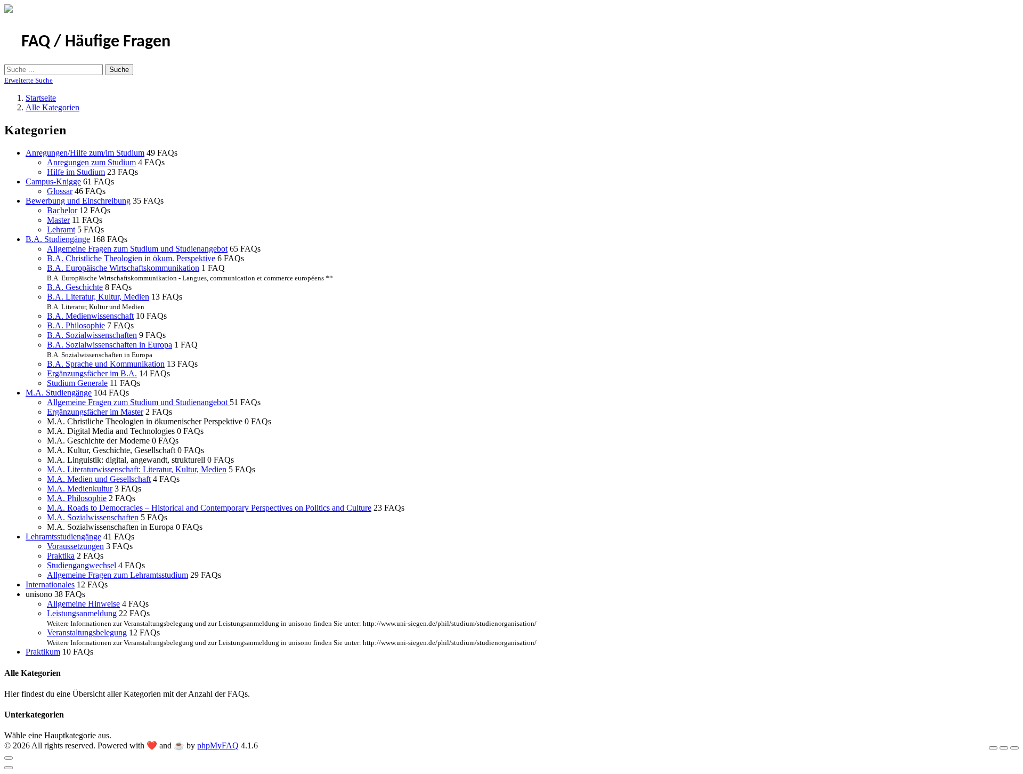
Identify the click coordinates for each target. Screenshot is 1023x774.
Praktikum (43, 651)
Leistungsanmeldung (82, 613)
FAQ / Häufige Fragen (95, 42)
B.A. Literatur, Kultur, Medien (98, 296)
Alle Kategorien (52, 107)
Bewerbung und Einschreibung (78, 200)
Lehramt (61, 229)
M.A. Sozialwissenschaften (93, 517)
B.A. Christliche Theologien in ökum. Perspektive (131, 258)
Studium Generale (77, 383)
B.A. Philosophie (76, 325)
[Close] (8, 758)
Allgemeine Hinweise (83, 603)
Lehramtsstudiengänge (63, 536)
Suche (119, 70)
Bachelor (62, 210)
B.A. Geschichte (75, 287)
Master (58, 219)
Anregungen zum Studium (91, 162)
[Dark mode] (1004, 747)
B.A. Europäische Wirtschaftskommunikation (123, 267)
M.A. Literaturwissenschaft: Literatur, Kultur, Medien (136, 469)
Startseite (41, 97)
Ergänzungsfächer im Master (95, 411)
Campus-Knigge (53, 181)
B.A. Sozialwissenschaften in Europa (109, 344)
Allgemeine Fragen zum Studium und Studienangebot (137, 248)
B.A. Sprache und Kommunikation (106, 363)
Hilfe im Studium (76, 171)
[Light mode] (993, 747)
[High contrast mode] (1014, 747)
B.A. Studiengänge (58, 239)
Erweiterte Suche (28, 80)
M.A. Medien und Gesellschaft (99, 478)
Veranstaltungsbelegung (87, 632)
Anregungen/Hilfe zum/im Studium (85, 152)
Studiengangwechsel (81, 565)
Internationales (50, 584)
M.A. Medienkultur (79, 488)
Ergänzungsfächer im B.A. (92, 373)
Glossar (59, 191)
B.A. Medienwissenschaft (90, 315)
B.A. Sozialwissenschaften (92, 335)
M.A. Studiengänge (59, 392)
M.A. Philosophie (77, 498)
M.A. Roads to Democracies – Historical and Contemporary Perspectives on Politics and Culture (209, 507)
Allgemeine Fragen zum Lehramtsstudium (117, 574)
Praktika (61, 555)
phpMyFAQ (218, 745)
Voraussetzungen (75, 546)
